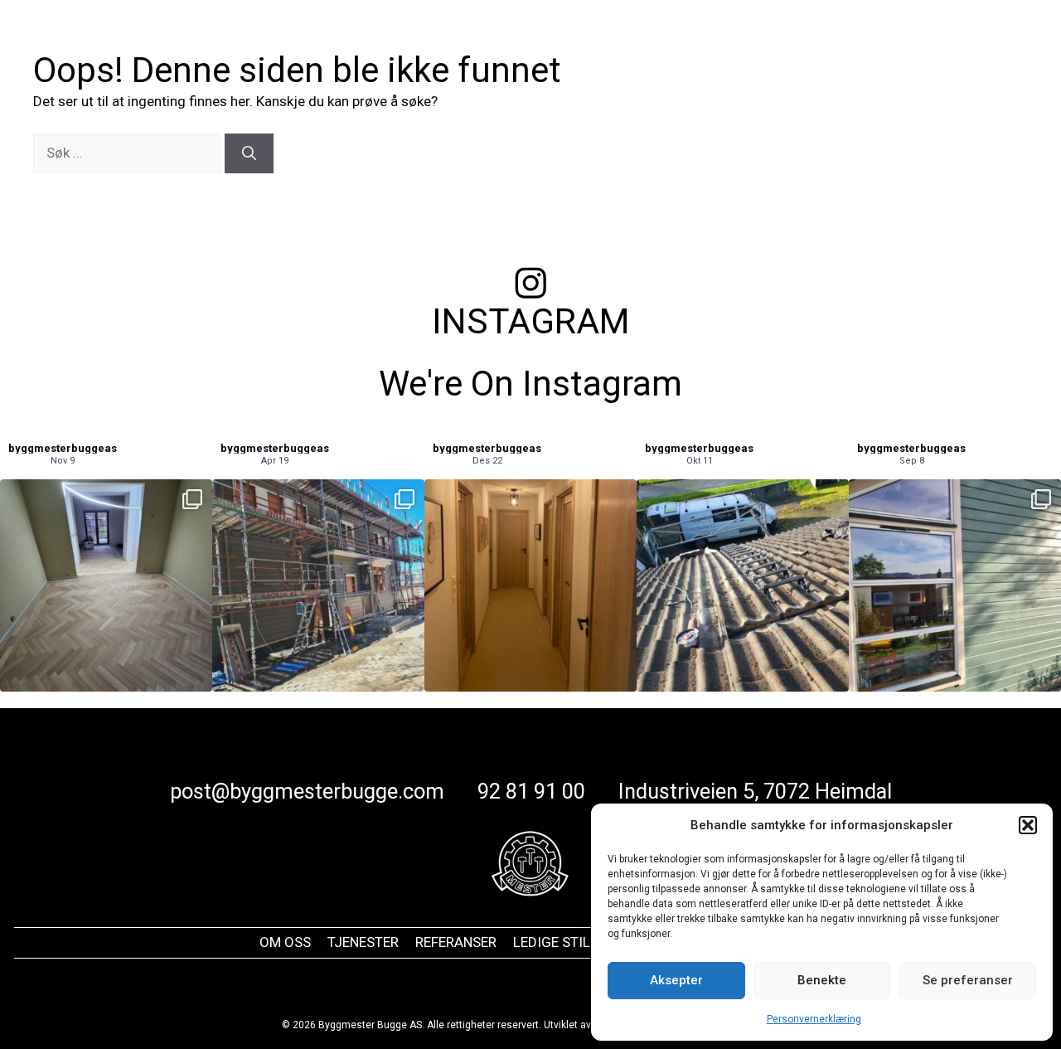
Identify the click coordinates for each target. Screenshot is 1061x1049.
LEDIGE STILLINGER (575, 942)
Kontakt (990, 41)
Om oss (455, 41)
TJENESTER (363, 942)
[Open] (106, 585)
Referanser (645, 41)
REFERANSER (456, 942)
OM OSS (285, 942)
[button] (1028, 825)
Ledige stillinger (750, 41)
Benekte (821, 980)
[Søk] (249, 153)
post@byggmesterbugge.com (307, 791)
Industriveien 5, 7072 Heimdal (755, 791)
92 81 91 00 (531, 791)
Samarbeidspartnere (881, 41)
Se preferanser (968, 980)
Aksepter (676, 980)
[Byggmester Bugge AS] (136, 40)
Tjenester (535, 41)
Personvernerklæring (814, 1019)
